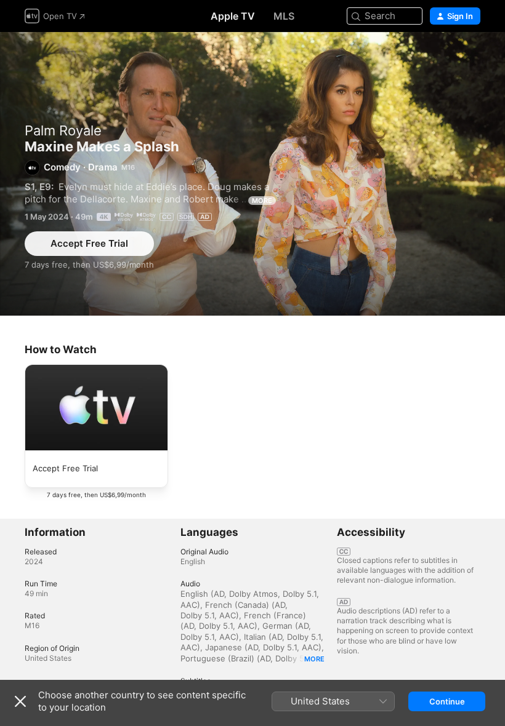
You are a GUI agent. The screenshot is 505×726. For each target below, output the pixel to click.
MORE (262, 200)
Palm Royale (63, 130)
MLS (283, 16)
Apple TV (233, 16)
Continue (447, 701)
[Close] (20, 701)
